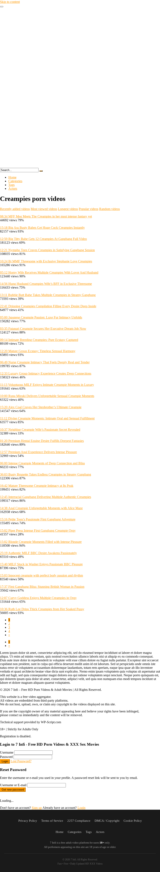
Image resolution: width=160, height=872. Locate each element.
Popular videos (88, 209)
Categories (15, 181)
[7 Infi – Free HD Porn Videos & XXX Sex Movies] (80, 166)
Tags (11, 185)
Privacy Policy (27, 820)
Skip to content (10, 2)
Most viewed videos (44, 209)
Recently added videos (15, 209)
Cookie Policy (133, 820)
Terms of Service (52, 820)
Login (5, 761)
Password (6, 757)
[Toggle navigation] (1, 6)
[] (41, 171)
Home (12, 177)
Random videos (109, 209)
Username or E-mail (13, 785)
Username (6, 752)
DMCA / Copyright (107, 820)
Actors (12, 188)
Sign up (37, 807)
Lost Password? (21, 761)
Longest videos (68, 209)
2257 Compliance (78, 820)
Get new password (13, 789)
